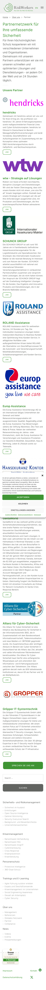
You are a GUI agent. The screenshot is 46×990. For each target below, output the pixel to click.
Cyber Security (11, 898)
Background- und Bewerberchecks (20, 822)
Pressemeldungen (13, 940)
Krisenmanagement (13, 834)
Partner (8, 921)
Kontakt (33, 971)
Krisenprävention (12, 854)
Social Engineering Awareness (18, 892)
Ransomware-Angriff (14, 845)
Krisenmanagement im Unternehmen (21, 889)
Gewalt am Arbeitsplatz (15, 895)
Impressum (37, 514)
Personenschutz (11, 861)
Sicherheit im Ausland (15, 807)
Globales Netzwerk (13, 918)
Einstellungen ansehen (23, 510)
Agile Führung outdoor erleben (19, 883)
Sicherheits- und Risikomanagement (21, 802)
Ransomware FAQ (13, 842)
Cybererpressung (13, 848)
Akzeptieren (23, 497)
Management (11, 912)
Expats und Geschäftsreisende (19, 886)
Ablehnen (23, 504)
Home (5, 17)
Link (7, 152)
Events (8, 937)
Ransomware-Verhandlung (17, 839)
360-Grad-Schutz (13, 869)
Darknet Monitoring (13, 816)
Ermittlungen (10, 810)
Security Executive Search (17, 819)
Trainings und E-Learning (16, 878)
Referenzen (10, 915)
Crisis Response (12, 851)
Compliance (10, 924)
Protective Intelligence (15, 866)
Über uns (16, 17)
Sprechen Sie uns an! (23, 765)
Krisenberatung (12, 856)
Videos (8, 934)
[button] (42, 475)
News (6, 929)
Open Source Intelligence (16, 813)
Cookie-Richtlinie (11, 514)
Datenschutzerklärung (25, 514)
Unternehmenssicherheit (16, 825)
